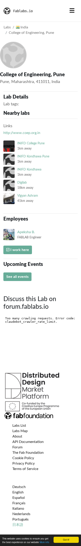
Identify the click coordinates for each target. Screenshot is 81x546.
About (17, 436)
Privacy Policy (23, 463)
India (24, 27)
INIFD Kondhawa (29, 169)
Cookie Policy (23, 458)
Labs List (19, 425)
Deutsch (19, 487)
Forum (17, 447)
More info (44, 542)
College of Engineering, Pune (31, 33)
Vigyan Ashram (27, 195)
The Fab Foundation (28, 452)
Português (20, 519)
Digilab (22, 182)
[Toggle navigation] (72, 10)
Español (18, 498)
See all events (17, 277)
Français (18, 503)
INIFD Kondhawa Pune (33, 156)
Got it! (66, 539)
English (18, 492)
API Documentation (28, 442)
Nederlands (21, 514)
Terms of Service (25, 469)
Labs (7, 27)
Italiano (18, 508)
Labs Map (20, 431)
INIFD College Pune (31, 143)
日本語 (17, 525)
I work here (19, 250)
